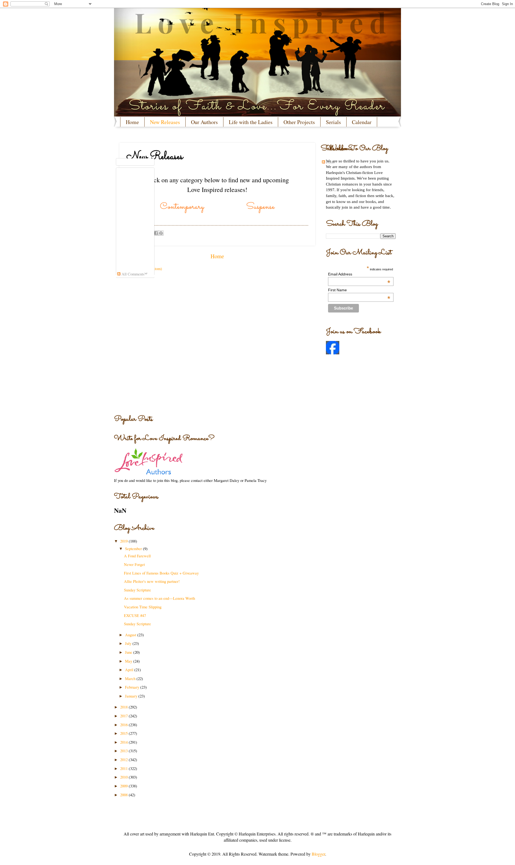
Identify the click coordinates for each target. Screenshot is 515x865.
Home (132, 122)
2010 (124, 777)
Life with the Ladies (251, 122)
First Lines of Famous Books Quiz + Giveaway (161, 573)
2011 (124, 768)
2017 (124, 715)
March (131, 678)
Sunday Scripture (137, 590)
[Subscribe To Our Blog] (217, 148)
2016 (124, 724)
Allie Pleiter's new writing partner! (152, 581)
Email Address (359, 274)
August (131, 634)
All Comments (132, 274)
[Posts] (135, 162)
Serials (333, 122)
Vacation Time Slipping (142, 606)
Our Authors (204, 122)
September (134, 548)
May (129, 661)
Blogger (318, 854)
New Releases (165, 122)
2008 (124, 794)
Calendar (361, 122)
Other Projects (299, 122)
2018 (124, 707)
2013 (124, 750)
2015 (124, 733)
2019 (124, 541)
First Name (359, 290)
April (129, 669)
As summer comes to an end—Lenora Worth (159, 598)
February (132, 687)
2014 (124, 742)
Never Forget (134, 564)
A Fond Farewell (137, 555)
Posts (329, 162)
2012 (124, 759)
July (129, 643)
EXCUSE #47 (135, 615)
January (131, 696)
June (129, 652)
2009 (124, 785)
